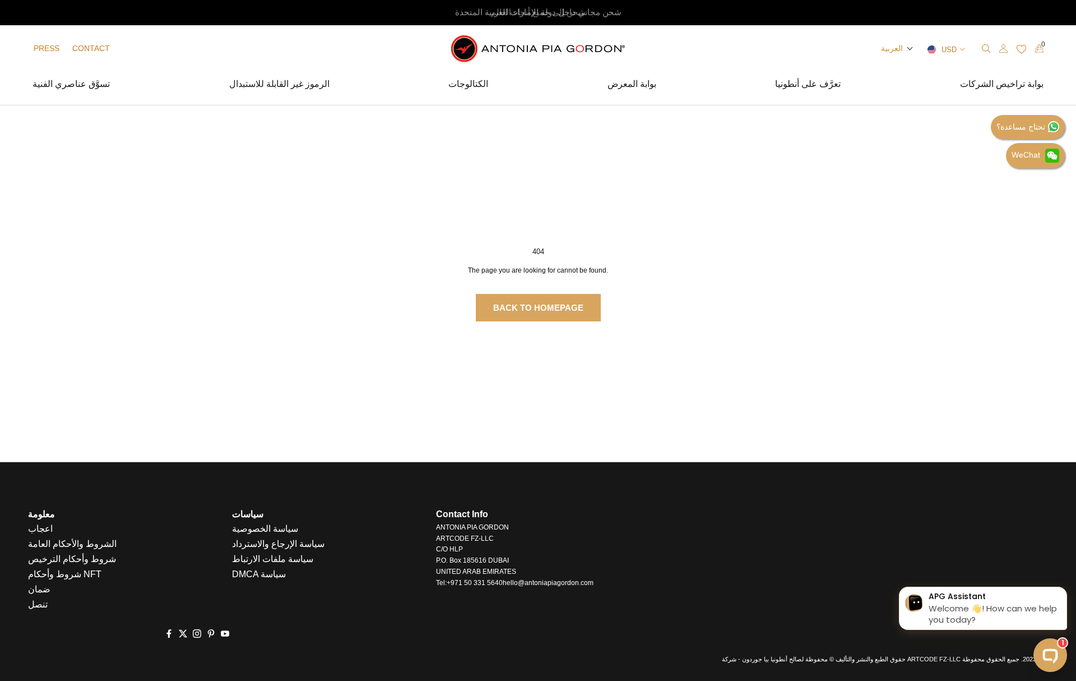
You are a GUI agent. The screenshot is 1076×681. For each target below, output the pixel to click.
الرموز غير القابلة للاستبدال (279, 85)
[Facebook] (169, 633)
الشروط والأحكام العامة (72, 544)
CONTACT (91, 48)
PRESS (46, 48)
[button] (897, 48)
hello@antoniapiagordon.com (548, 583)
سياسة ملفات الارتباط (272, 559)
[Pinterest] (211, 633)
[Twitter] (183, 633)
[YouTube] (225, 633)
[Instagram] (197, 633)
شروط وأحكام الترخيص (72, 559)
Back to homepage (538, 307)
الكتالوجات (468, 85)
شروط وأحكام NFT (64, 574)
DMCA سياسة (259, 574)
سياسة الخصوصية (265, 528)
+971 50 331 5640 (475, 583)
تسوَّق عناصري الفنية (71, 85)
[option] (538, 13)
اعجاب (40, 528)
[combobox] (921, 48)
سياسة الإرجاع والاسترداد (278, 544)
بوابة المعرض (631, 85)
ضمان (39, 589)
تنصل (38, 604)
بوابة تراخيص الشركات (1001, 85)
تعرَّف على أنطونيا (808, 85)
